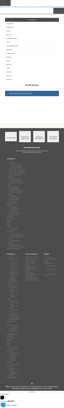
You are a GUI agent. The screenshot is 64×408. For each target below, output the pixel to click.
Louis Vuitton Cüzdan (16, 166)
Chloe (8, 61)
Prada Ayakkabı (14, 188)
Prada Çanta (14, 186)
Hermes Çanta (14, 201)
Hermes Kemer (14, 200)
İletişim (46, 254)
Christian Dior (10, 27)
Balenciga (9, 50)
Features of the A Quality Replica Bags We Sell (31, 268)
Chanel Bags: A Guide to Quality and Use (31, 258)
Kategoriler (11, 159)
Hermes (8, 35)
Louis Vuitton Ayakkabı (16, 173)
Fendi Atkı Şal (13, 207)
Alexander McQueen (12, 46)
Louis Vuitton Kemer (16, 168)
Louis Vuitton (10, 24)
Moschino (9, 79)
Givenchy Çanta (15, 233)
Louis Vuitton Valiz (15, 175)
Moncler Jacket (14, 241)
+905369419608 (51, 266)
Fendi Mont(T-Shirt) (15, 213)
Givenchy (9, 72)
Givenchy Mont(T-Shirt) (17, 235)
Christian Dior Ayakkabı (16, 183)
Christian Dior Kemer (16, 181)
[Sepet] (3, 405)
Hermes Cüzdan (14, 198)
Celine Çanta (14, 228)
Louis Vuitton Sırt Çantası (17, 171)
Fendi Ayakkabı (14, 209)
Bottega (8, 57)
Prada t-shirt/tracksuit (16, 190)
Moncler (8, 76)
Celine (8, 68)
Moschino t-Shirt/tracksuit (17, 247)
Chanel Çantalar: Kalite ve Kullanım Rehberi (30, 263)
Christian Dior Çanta (16, 179)
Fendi (7, 42)
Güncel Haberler (31, 254)
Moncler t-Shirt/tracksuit (14, 248)
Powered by (4, 401)
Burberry (8, 64)
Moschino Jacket (15, 245)
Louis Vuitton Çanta (16, 164)
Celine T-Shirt (14, 230)
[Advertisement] (32, 110)
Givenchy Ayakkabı (15, 237)
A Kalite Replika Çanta (31, 280)
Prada (8, 31)
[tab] (32, 158)
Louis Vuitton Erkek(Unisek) (17, 169)
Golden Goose (10, 53)
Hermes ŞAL (13, 196)
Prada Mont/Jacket (16, 192)
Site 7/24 (32, 392)
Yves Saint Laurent (11, 38)
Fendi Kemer (13, 211)
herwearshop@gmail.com (50, 275)
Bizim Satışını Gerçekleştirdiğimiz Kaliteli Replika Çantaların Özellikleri (31, 275)
